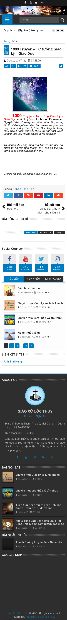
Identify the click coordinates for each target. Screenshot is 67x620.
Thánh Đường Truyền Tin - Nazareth (39, 542)
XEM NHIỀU (33, 278)
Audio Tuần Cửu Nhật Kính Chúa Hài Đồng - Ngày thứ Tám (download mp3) (40, 522)
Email (35, 66)
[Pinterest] (43, 457)
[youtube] (30, 3)
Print (23, 66)
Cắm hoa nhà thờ (29, 288)
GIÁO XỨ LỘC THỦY (18, 613)
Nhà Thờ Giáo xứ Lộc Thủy (40, 616)
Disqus (59, 232)
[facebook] (25, 3)
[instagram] (41, 3)
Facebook (45, 232)
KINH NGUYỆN (53, 278)
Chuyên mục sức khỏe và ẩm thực (40, 318)
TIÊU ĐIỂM (13, 278)
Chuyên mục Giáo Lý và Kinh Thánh (40, 303)
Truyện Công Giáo (23, 189)
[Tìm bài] (62, 20)
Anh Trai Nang (13, 361)
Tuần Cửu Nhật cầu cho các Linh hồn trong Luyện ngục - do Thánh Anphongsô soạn (38, 508)
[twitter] (36, 3)
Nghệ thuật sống (29, 332)
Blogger (31, 232)
